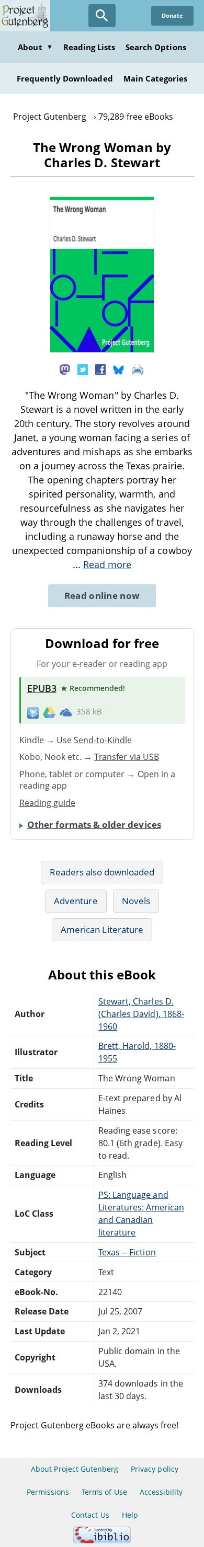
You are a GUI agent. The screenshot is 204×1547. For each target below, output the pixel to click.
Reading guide (47, 803)
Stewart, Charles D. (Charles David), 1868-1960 (141, 1014)
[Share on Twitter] (82, 369)
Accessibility (161, 1492)
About (35, 47)
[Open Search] (102, 15)
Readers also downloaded (102, 872)
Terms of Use (104, 1492)
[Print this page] (137, 369)
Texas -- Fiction (127, 1252)
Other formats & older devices (94, 824)
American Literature (102, 929)
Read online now (102, 596)
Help (130, 1515)
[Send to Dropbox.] (33, 712)
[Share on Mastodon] (65, 369)
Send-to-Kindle (103, 740)
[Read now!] (102, 349)
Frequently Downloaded (65, 78)
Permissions (48, 1492)
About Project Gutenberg (74, 1469)
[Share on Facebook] (100, 369)
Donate (172, 15)
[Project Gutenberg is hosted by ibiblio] (102, 1540)
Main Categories (155, 78)
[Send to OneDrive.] (66, 712)
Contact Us (90, 1515)
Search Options (156, 47)
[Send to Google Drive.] (49, 712)
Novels (136, 901)
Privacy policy (154, 1469)
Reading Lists (89, 47)
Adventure (75, 901)
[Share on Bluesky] (118, 369)
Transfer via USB (126, 757)
